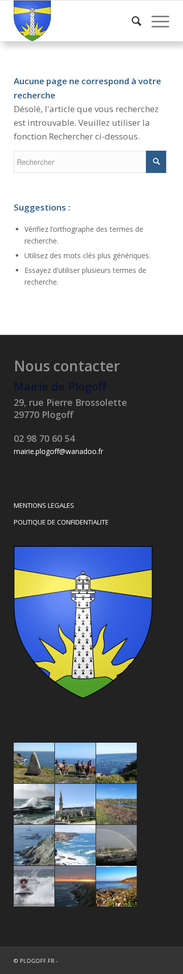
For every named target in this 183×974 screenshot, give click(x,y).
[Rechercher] (131, 21)
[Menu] (155, 21)
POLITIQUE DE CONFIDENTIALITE (61, 522)
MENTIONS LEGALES (44, 505)
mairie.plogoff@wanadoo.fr (58, 451)
